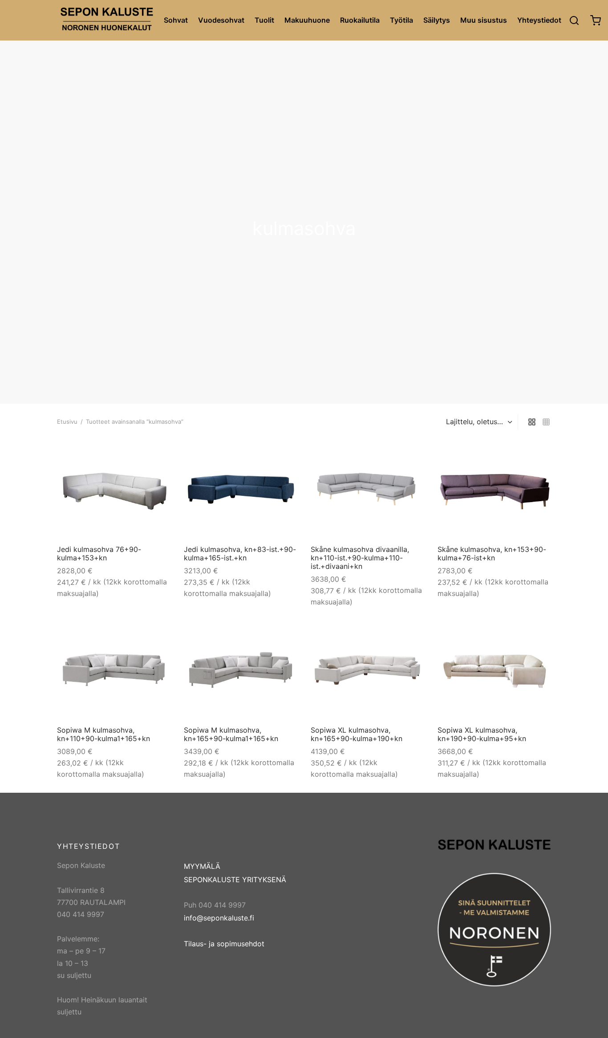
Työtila (401, 20)
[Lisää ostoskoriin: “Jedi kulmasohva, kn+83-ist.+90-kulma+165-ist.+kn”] (284, 453)
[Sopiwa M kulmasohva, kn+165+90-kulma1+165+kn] (240, 669)
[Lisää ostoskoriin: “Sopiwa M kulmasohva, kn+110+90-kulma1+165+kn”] (157, 634)
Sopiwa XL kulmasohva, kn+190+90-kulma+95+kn (482, 734)
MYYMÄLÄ (202, 866)
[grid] (532, 422)
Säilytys (436, 20)
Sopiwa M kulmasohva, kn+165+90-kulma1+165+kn (231, 734)
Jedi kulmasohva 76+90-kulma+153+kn (99, 553)
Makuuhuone (307, 20)
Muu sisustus (483, 20)
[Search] (574, 20)
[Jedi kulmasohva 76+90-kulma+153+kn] (113, 489)
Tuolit (264, 20)
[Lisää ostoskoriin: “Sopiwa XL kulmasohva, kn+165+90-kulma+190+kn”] (410, 634)
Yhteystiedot (539, 20)
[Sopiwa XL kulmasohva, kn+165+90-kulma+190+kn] (367, 669)
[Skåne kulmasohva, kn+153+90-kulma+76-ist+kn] (494, 489)
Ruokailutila (360, 20)
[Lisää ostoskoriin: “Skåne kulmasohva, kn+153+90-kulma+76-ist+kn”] (537, 453)
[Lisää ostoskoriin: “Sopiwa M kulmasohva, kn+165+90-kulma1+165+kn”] (284, 634)
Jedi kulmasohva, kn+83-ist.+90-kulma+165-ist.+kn (240, 553)
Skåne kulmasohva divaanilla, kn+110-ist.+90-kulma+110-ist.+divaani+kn (360, 558)
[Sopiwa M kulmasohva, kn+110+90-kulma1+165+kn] (113, 670)
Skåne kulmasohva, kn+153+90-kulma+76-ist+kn (492, 553)
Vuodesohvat (221, 20)
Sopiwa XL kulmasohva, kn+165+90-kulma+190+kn (356, 734)
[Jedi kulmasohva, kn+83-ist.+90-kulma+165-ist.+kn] (240, 489)
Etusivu (67, 421)
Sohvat (176, 20)
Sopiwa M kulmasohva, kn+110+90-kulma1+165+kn (103, 734)
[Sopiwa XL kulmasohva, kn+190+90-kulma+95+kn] (494, 670)
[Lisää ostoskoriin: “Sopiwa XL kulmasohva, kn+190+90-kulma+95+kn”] (537, 634)
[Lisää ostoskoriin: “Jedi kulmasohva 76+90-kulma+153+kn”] (157, 453)
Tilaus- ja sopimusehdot (224, 943)
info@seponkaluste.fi (219, 917)
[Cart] (595, 20)
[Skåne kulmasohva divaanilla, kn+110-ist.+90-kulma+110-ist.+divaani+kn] (367, 489)
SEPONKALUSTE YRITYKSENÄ (235, 879)
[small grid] (546, 422)
